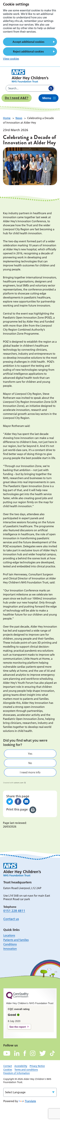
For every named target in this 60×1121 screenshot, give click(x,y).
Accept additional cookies (28, 41)
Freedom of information (16, 1073)
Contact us (11, 919)
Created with (13, 782)
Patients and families (16, 940)
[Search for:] (27, 88)
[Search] (51, 88)
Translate (30, 1101)
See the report (17, 1026)
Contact (7, 1065)
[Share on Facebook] (18, 801)
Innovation (10, 948)
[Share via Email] (26, 801)
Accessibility (20, 1065)
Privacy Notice (37, 1065)
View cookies (11, 58)
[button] (30, 754)
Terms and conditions (26, 1069)
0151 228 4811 (14, 911)
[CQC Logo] (17, 998)
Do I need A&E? (16, 98)
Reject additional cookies (28, 51)
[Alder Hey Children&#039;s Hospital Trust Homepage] (30, 75)
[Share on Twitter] (9, 801)
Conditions (10, 944)
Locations (9, 935)
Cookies (7, 1069)
